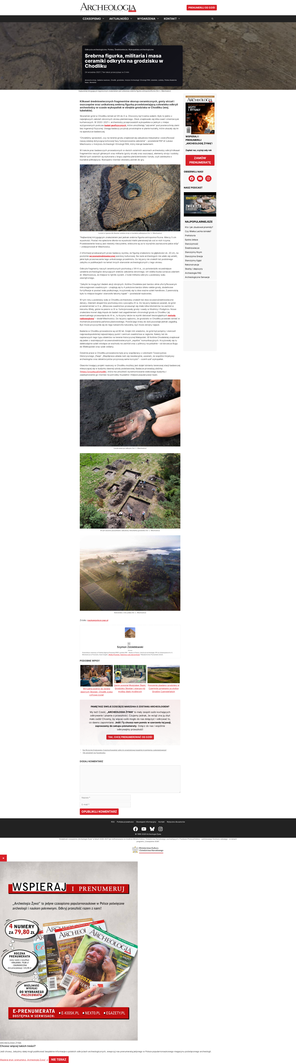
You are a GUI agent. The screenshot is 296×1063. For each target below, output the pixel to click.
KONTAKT (170, 18)
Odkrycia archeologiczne (96, 49)
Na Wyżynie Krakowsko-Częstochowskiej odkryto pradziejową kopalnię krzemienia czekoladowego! (124, 611)
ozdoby (161, 80)
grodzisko (120, 80)
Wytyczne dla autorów (176, 682)
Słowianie (92, 82)
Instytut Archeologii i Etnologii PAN (137, 80)
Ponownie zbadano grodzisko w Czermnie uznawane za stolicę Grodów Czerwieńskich (163, 549)
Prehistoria (190, 228)
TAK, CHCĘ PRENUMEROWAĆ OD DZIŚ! (130, 597)
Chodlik (113, 80)
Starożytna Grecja (194, 249)
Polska (111, 49)
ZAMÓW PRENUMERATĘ (200, 160)
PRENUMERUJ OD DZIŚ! (201, 7)
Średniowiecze (121, 49)
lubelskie (154, 80)
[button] (212, 18)
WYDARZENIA (146, 18)
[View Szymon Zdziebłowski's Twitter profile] (96, 508)
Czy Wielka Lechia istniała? (198, 224)
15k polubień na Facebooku (94, 613)
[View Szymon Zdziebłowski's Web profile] (96, 512)
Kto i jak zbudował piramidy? (199, 220)
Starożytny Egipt (193, 253)
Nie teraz (162, 1042)
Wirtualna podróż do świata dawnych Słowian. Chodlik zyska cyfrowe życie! (96, 552)
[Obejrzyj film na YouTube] (200, 201)
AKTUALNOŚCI (119, 18)
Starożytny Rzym (193, 245)
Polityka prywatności (125, 682)
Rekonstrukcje (192, 257)
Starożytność (191, 237)
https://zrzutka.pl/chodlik (93, 371)
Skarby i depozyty (194, 262)
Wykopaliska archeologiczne (141, 49)
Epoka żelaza (191, 233)
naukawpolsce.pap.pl (97, 497)
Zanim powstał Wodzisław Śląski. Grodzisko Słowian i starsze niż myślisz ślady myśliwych (130, 549)
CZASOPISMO (92, 18)
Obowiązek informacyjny (146, 682)
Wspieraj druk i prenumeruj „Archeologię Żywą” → (127, 1042)
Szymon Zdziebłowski (139, 505)
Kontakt (161, 682)
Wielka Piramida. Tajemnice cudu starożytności (155, 513)
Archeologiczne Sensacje (197, 270)
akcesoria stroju (90, 80)
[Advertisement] (200, 308)
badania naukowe (103, 80)
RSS (113, 682)
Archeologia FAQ (193, 266)
